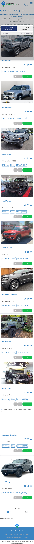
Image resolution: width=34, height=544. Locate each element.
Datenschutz (17, 537)
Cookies (25, 537)
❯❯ (26, 511)
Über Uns (27, 534)
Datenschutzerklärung (26, 33)
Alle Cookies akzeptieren (9, 28)
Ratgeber (6, 534)
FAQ (11, 534)
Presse (16, 534)
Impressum (9, 537)
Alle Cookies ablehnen (25, 28)
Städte (22, 534)
